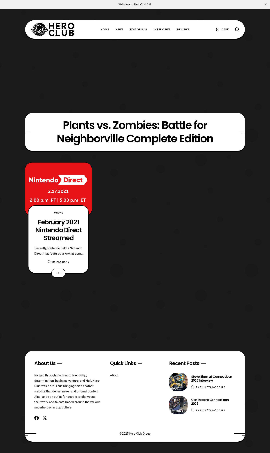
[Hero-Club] (53, 29)
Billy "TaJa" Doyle (212, 387)
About (114, 375)
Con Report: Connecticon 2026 (210, 402)
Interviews (162, 29)
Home (104, 29)
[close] (266, 4)
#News (58, 212)
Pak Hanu (62, 261)
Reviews (183, 29)
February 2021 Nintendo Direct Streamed (58, 230)
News (120, 29)
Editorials (138, 29)
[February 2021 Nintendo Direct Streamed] (58, 189)
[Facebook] (36, 418)
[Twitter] (44, 418)
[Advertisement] (135, 76)
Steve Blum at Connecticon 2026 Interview (211, 378)
